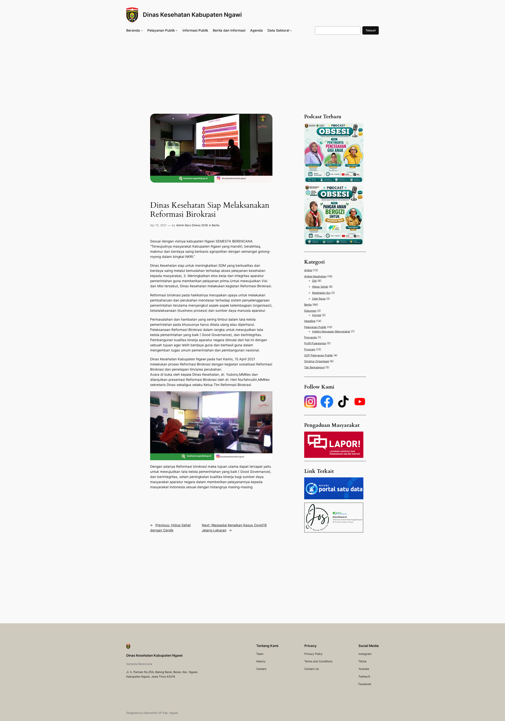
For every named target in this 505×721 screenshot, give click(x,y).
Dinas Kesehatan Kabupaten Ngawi (192, 14)
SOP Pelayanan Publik (318, 355)
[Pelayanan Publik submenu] (177, 30)
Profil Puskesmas (315, 343)
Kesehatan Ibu (321, 292)
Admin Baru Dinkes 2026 (192, 225)
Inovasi (316, 315)
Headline (309, 321)
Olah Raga (318, 298)
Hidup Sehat (320, 286)
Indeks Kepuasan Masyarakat (331, 331)
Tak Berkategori (314, 367)
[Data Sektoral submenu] (291, 30)
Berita (215, 225)
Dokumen (310, 310)
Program (309, 349)
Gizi (314, 280)
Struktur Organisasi (316, 361)
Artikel (308, 270)
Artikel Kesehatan (315, 276)
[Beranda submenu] (142, 30)
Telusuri (371, 30)
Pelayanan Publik (315, 327)
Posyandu (310, 337)
